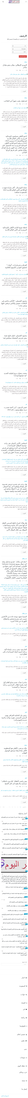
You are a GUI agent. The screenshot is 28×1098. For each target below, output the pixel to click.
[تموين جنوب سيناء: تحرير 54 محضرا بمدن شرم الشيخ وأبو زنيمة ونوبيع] (14, 818)
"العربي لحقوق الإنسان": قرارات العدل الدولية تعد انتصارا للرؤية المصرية (15, 954)
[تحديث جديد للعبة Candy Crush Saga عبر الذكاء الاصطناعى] (14, 888)
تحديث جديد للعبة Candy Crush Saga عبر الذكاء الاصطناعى (14, 893)
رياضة (25, 61)
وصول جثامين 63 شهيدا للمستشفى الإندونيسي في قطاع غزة (14, 854)
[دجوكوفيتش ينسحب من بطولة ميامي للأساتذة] (14, 906)
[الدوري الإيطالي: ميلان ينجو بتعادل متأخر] (14, 74)
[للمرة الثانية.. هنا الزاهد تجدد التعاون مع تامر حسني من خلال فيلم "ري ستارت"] (14, 936)
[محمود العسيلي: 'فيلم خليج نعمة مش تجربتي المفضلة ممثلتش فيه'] (14, 345)
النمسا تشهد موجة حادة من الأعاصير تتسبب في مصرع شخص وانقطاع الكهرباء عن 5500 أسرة (14, 619)
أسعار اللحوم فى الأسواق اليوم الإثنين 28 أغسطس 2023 (15, 844)
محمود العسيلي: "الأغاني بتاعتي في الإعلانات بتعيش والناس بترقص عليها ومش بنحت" (14, 303)
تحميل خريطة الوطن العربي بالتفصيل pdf (18, 902)
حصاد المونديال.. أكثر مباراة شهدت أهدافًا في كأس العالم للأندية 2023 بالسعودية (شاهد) (14, 190)
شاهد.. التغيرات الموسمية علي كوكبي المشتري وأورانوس (15, 919)
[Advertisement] (14, 18)
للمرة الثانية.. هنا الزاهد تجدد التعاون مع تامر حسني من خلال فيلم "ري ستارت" (14, 942)
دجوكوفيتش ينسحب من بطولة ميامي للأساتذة (17, 910)
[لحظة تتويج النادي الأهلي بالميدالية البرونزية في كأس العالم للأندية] (14, 237)
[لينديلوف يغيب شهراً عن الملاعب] (14, 107)
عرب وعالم (24, 558)
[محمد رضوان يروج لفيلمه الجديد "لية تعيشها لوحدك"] (14, 382)
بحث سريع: (24, 962)
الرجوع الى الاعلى (5, 1096)
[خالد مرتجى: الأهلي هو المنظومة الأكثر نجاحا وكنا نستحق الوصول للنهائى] (14, 760)
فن (26, 297)
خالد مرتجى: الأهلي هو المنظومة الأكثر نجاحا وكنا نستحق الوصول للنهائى (15, 750)
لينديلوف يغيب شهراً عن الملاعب (15, 101)
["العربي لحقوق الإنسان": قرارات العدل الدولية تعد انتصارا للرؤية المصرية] (14, 947)
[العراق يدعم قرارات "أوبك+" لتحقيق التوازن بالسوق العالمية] (14, 274)
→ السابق (25, 807)
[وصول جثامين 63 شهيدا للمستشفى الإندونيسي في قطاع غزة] (14, 849)
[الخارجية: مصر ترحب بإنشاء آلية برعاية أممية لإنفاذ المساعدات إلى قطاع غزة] (14, 661)
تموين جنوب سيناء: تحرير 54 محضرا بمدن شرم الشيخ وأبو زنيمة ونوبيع (15, 824)
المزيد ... (24, 91)
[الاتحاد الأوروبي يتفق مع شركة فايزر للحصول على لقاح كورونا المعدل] (14, 924)
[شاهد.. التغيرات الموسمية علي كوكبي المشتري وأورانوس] (14, 914)
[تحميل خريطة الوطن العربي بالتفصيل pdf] (14, 897)
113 (3, 807)
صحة (26, 519)
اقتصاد (25, 262)
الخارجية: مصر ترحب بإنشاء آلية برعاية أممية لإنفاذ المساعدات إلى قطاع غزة (15, 652)
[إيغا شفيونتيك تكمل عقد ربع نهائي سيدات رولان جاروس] (14, 829)
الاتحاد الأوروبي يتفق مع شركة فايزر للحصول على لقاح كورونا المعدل (14, 930)
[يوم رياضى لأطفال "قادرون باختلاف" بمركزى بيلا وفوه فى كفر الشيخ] (14, 791)
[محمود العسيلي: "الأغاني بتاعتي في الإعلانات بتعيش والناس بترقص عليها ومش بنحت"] (14, 313)
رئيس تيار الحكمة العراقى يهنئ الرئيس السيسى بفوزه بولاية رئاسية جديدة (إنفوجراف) (14, 717)
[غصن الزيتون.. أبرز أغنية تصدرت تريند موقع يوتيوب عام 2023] (14, 416)
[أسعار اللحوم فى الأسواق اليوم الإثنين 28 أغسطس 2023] (14, 839)
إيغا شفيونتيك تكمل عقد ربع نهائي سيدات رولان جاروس (15, 833)
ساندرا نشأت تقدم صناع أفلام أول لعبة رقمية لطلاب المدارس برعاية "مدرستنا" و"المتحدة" (15, 685)
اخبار (26, 646)
